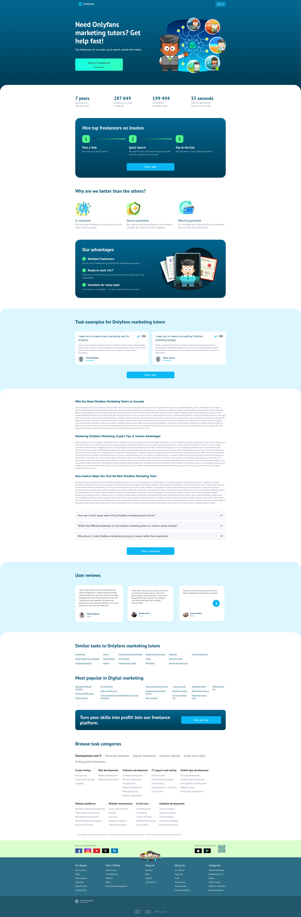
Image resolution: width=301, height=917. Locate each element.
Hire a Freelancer (150, 469)
